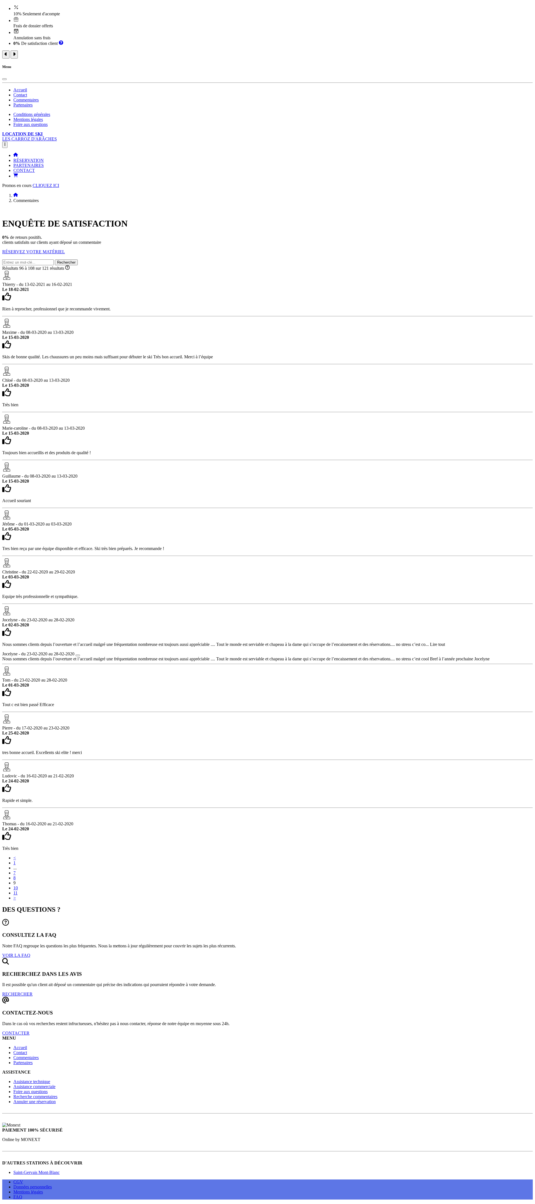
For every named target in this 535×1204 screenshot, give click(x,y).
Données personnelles (32, 1186)
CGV (18, 1181)
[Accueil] (15, 155)
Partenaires (23, 105)
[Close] (4, 79)
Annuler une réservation (34, 1101)
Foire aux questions (30, 124)
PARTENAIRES (28, 165)
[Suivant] (14, 54)
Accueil (20, 89)
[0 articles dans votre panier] (15, 176)
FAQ (17, 1197)
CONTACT (24, 170)
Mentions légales (28, 119)
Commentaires (26, 100)
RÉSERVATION (28, 160)
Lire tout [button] (437, 644)
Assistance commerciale (34, 1086)
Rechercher (66, 262)
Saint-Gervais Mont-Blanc (36, 1172)
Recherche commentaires (35, 1096)
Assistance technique (31, 1081)
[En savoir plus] (61, 43)
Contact (20, 95)
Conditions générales (31, 114)
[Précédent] (5, 54)
